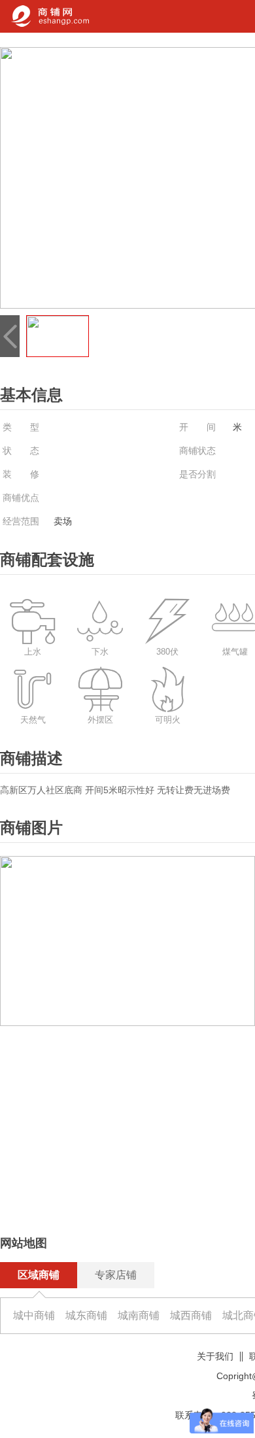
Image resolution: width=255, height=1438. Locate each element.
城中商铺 (34, 1315)
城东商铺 (86, 1315)
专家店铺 (116, 1274)
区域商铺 (39, 1274)
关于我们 (215, 1356)
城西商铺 (191, 1315)
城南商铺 (139, 1315)
